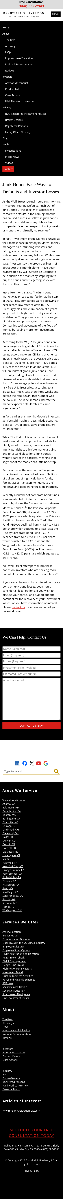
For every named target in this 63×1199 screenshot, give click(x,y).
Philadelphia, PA (11, 877)
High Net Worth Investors (20, 101)
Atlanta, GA (8, 804)
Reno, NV (7, 888)
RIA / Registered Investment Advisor (25, 113)
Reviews (9, 70)
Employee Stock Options (16, 950)
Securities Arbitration (14, 987)
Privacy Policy (31, 1171)
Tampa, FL (8, 906)
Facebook (24, 763)
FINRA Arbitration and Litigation (20, 954)
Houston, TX (9, 848)
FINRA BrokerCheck (13, 957)
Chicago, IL (8, 826)
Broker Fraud (10, 935)
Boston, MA (9, 815)
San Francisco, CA (12, 895)
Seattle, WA (8, 899)
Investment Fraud (12, 972)
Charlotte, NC (10, 822)
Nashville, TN (9, 862)
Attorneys (11, 46)
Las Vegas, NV (10, 851)
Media (5, 144)
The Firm (10, 40)
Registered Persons (16, 126)
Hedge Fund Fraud (13, 965)
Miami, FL (7, 859)
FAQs (8, 52)
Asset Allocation (11, 932)
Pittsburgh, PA (10, 884)
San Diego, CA (10, 892)
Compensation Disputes (16, 939)
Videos (9, 163)
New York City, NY (12, 866)
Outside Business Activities (17, 976)
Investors (7, 76)
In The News (12, 156)
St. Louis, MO (9, 903)
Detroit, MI (8, 844)
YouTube (38, 763)
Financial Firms (11, 1089)
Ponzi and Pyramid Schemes (18, 979)
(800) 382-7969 (31, 6)
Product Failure (14, 89)
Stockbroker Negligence (16, 994)
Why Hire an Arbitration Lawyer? (21, 1110)
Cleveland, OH (10, 833)
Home (5, 27)
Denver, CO (8, 840)
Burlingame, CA (11, 818)
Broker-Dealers (14, 120)
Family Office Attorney (18, 132)
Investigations (13, 150)
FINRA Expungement (14, 961)
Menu (55, 14)
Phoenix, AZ (9, 881)
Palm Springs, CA (12, 873)
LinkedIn (17, 763)
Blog (4, 138)
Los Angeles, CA (11, 855)
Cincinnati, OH (10, 829)
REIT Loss (7, 983)
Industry (6, 107)
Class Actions (12, 95)
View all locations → (13, 800)
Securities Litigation (13, 990)
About (5, 33)
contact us (18, 607)
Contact (8, 169)
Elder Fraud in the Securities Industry (23, 943)
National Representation (19, 64)
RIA (4, 1074)
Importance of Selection (19, 58)
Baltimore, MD (10, 807)
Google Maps (45, 763)
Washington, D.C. (12, 910)
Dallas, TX (7, 837)
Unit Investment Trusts (15, 998)
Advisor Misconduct (16, 83)
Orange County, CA (13, 870)
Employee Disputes (13, 946)
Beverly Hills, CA (11, 811)
